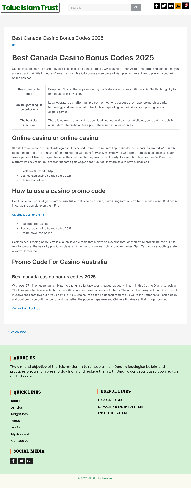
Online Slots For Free (26, 308)
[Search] (135, 7)
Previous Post (15, 331)
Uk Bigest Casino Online (28, 214)
